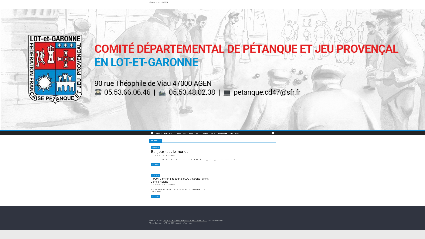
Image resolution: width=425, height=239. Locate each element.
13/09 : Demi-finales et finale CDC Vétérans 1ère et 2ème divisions (180, 180)
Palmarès (168, 133)
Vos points (234, 133)
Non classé (155, 147)
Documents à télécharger (188, 133)
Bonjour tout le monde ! (170, 151)
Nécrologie (223, 133)
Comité (159, 133)
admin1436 (171, 155)
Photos (205, 133)
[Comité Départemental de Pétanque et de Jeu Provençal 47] (212, 10)
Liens (213, 133)
